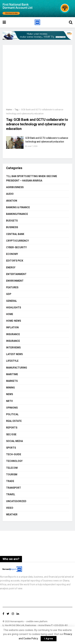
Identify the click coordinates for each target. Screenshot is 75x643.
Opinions (12, 407)
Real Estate (14, 421)
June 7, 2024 (32, 146)
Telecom (12, 467)
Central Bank (15, 234)
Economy (12, 254)
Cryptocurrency (17, 240)
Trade (10, 481)
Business (12, 227)
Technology (14, 461)
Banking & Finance (18, 207)
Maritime (12, 374)
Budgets (12, 220)
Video (9, 507)
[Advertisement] (37, 78)
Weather (11, 514)
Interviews (13, 347)
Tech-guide (13, 454)
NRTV (9, 401)
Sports (11, 447)
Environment (15, 280)
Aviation (11, 200)
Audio (10, 193)
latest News (14, 354)
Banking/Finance (17, 214)
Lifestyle (12, 360)
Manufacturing (16, 367)
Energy (10, 267)
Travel (10, 494)
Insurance (13, 334)
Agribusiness (15, 187)
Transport (13, 487)
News (9, 394)
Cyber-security (16, 247)
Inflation (12, 327)
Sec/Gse (11, 434)
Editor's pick (14, 260)
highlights (13, 307)
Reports (11, 427)
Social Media (14, 441)
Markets (12, 381)
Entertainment (16, 274)
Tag (16, 109)
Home (9, 109)
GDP (8, 294)
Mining (10, 387)
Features (12, 287)
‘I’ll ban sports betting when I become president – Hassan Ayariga (31, 178)
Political (12, 414)
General (11, 300)
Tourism (11, 474)
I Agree (48, 638)
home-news (13, 320)
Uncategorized (16, 501)
